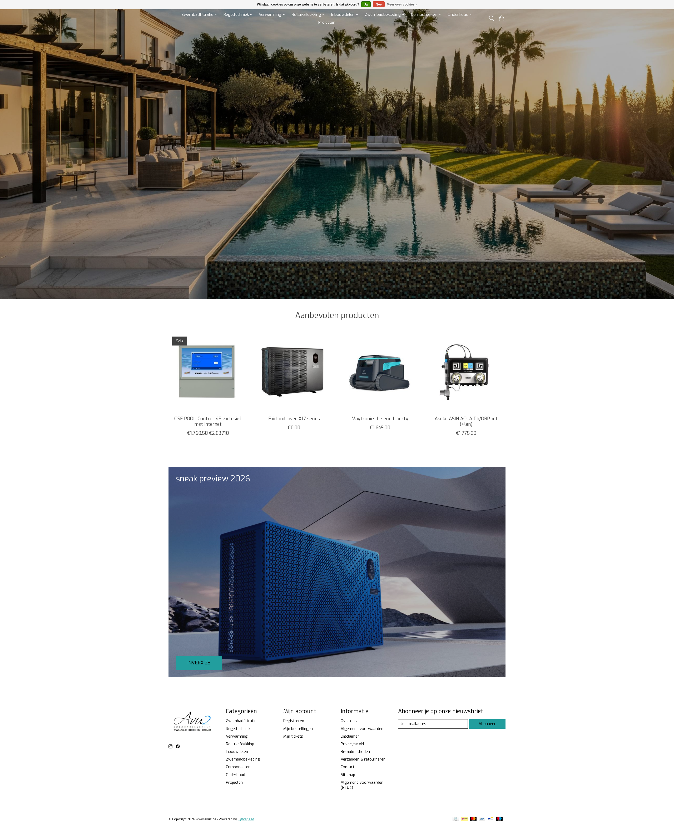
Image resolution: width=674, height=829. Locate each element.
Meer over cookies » (402, 4)
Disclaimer (350, 736)
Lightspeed (246, 819)
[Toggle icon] (491, 18)
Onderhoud (235, 774)
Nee (379, 4)
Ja (366, 4)
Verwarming (236, 736)
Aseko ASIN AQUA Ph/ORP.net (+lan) (466, 421)
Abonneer (487, 723)
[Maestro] (499, 819)
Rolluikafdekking (240, 744)
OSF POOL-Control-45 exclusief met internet (207, 421)
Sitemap (348, 774)
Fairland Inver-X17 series (294, 419)
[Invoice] (456, 819)
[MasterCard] (473, 819)
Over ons (349, 720)
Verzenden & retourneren (363, 759)
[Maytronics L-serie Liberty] (380, 372)
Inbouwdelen (237, 751)
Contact (347, 766)
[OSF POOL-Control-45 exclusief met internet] (207, 372)
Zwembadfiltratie (241, 720)
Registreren (293, 720)
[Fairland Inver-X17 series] (294, 372)
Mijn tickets (293, 736)
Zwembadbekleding (243, 759)
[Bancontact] (490, 819)
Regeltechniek (238, 728)
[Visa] (482, 819)
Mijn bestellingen (298, 728)
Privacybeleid (352, 744)
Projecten (326, 22)
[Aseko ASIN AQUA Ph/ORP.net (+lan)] (466, 372)
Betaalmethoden (355, 751)
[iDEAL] (464, 819)
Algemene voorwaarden (362, 728)
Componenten (238, 766)
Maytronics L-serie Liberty (379, 419)
